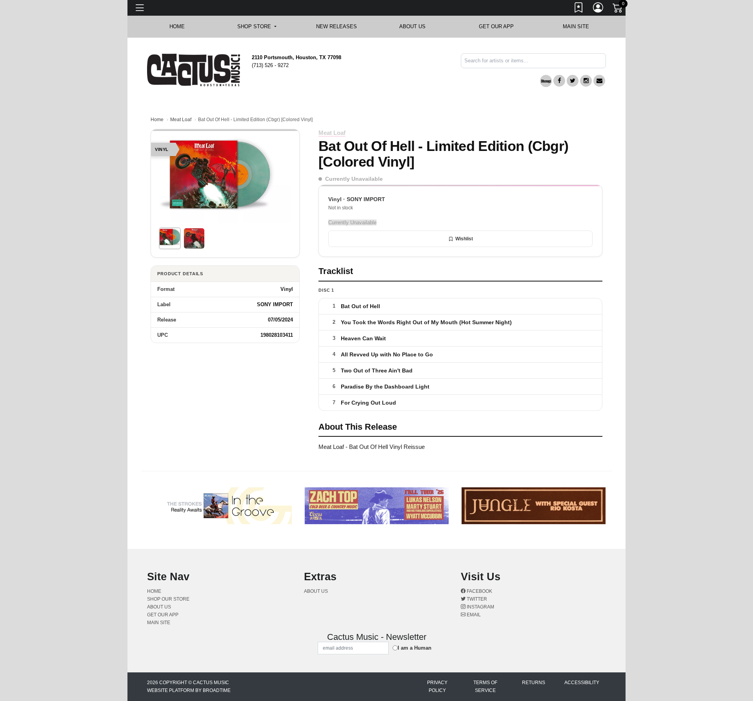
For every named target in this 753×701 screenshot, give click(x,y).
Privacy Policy (437, 686)
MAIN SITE (576, 26)
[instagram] (586, 80)
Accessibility (581, 682)
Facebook (479, 591)
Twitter (476, 599)
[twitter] (572, 80)
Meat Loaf (180, 119)
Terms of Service (485, 686)
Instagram (480, 607)
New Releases (336, 26)
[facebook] (559, 80)
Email (473, 614)
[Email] (599, 80)
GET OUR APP (496, 26)
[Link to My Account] (598, 9)
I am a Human (414, 648)
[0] (618, 9)
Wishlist (464, 239)
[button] (256, 27)
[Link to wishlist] (578, 9)
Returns (533, 682)
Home (157, 119)
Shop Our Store (168, 599)
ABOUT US (416, 26)
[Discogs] (546, 81)
